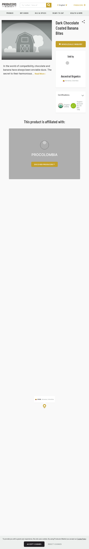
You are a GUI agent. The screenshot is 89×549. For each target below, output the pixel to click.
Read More (39, 74)
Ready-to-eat (58, 13)
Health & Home (76, 13)
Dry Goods (24, 13)
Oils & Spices (40, 13)
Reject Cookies (55, 544)
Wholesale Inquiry (71, 44)
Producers (78, 5)
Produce (10, 13)
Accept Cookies (34, 544)
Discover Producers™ (44, 164)
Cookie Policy (81, 539)
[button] (71, 95)
